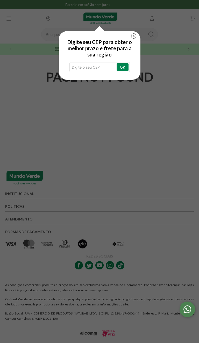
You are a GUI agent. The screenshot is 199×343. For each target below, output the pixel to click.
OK (122, 67)
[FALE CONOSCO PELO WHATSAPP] (187, 309)
